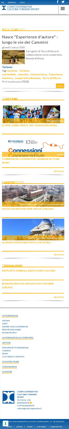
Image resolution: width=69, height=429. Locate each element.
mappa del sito (56, 427)
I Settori (6, 342)
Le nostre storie (28, 204)
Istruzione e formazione (51, 204)
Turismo (7, 67)
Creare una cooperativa (15, 326)
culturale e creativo (13, 356)
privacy (19, 427)
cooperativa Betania (27, 78)
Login (22, 2)
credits (9, 427)
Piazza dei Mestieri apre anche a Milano (28, 208)
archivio (59, 171)
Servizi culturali (55, 121)
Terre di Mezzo (51, 78)
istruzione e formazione (15, 347)
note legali (41, 427)
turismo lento (38, 74)
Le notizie (7, 371)
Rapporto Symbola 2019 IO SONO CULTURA (28, 270)
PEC (2, 2)
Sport (60, 155)
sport (5, 353)
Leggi (60, 86)
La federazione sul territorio (17, 337)
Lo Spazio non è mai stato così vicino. (26, 242)
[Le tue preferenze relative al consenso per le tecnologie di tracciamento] (5, 423)
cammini (23, 74)
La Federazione (10, 315)
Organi (6, 320)
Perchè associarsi (11, 329)
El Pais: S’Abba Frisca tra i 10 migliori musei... (30, 125)
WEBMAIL (12, 2)
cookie (29, 427)
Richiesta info (9, 332)
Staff (5, 323)
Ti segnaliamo (9, 366)
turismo (12, 70)
